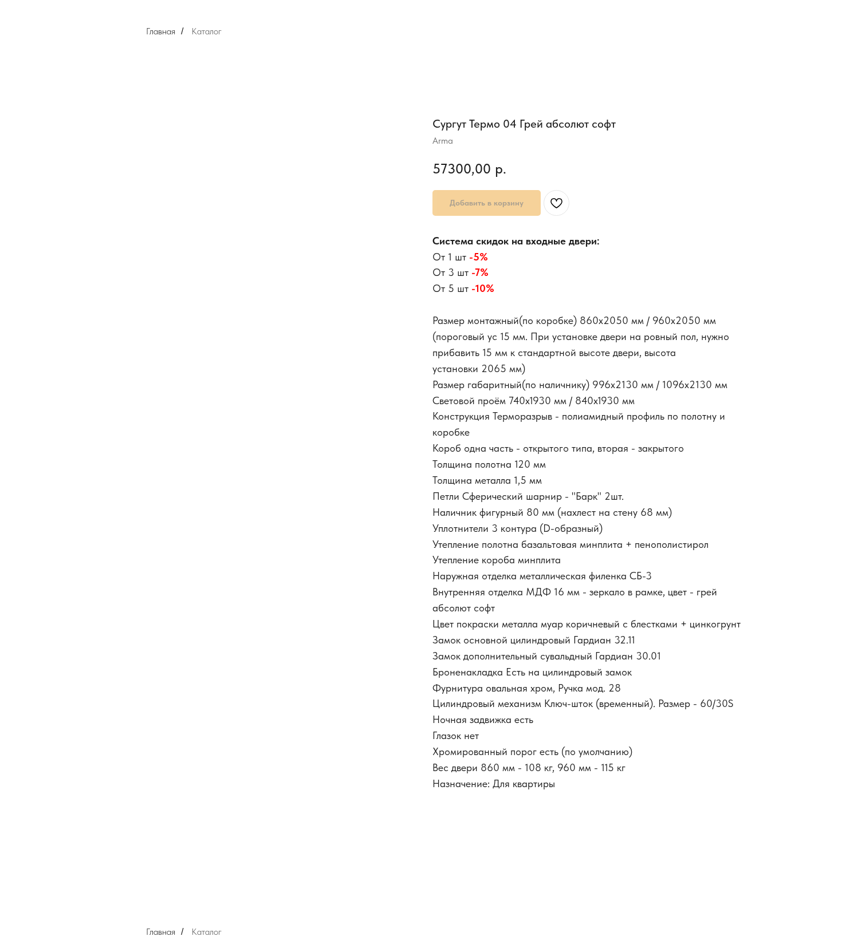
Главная (160, 31)
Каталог (206, 31)
